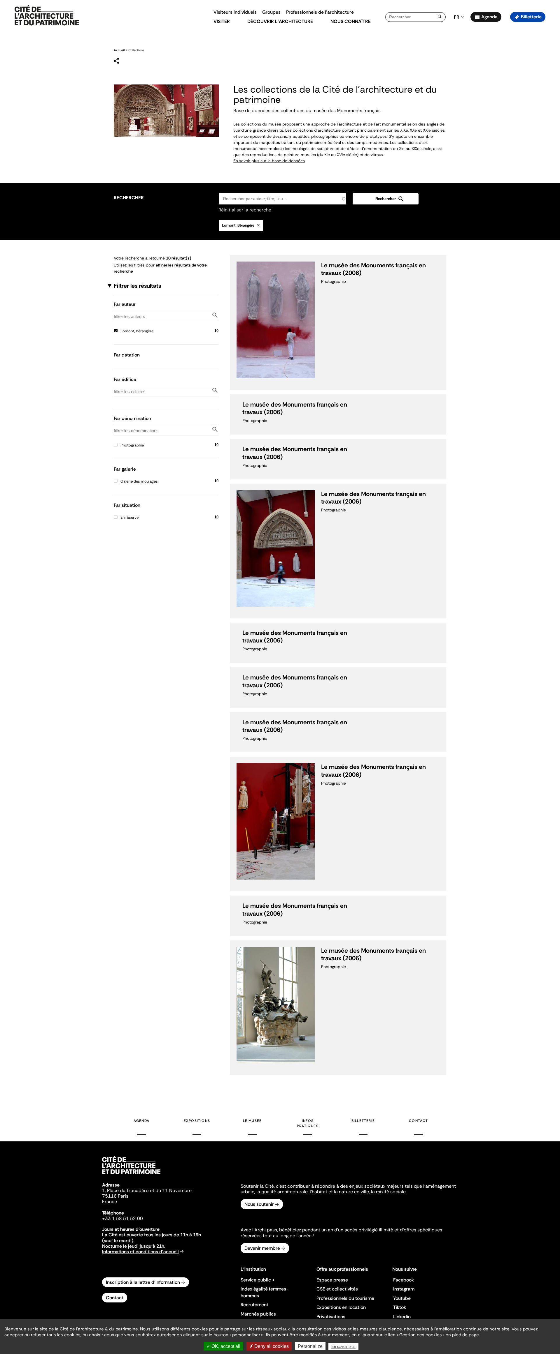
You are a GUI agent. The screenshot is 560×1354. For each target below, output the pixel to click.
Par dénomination (132, 418)
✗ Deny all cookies (269, 1346)
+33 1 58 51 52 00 (122, 1218)
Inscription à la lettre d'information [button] (143, 1282)
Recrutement (254, 1305)
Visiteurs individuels (235, 12)
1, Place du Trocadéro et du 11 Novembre (147, 1190)
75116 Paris (115, 1196)
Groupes (271, 12)
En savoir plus (343, 1346)
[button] (551, 103)
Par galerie (125, 469)
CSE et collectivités (337, 1289)
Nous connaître (350, 21)
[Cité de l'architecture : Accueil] (131, 1175)
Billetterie (531, 17)
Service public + (258, 1280)
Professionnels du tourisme (345, 1298)
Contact (418, 1120)
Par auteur (125, 304)
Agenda (489, 17)
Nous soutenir (259, 1204)
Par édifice (125, 379)
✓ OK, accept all (223, 1346)
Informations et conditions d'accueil (140, 1252)
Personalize (310, 1346)
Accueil (119, 50)
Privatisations (330, 1317)
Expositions (197, 1120)
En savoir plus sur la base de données (269, 160)
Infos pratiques (307, 1123)
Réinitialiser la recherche (244, 210)
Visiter (222, 21)
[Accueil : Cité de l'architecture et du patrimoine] (47, 15)
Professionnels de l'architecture (320, 12)
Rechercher (129, 198)
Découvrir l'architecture (280, 21)
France (109, 1201)
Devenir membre (262, 1248)
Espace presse (332, 1280)
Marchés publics (258, 1314)
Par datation (127, 354)
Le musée (252, 1120)
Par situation (127, 505)
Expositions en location (341, 1307)
